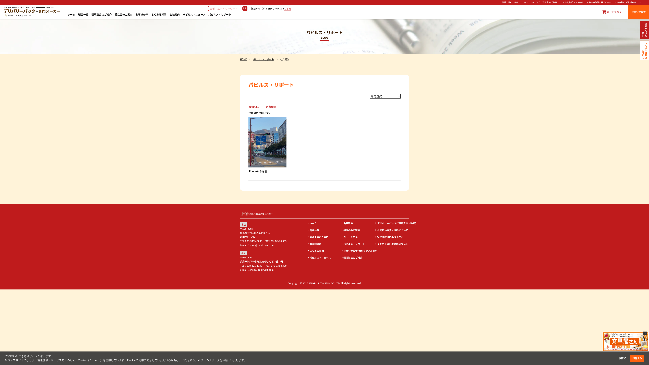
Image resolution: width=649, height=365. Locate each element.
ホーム (71, 14)
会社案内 (175, 14)
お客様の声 (142, 14)
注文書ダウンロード (574, 2)
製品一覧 (83, 14)
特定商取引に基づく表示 (600, 2)
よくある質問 (158, 14)
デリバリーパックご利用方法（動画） (541, 2)
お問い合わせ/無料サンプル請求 (359, 250)
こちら (287, 8)
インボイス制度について (644, 50)
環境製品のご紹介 (101, 14)
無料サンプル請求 (644, 30)
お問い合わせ (638, 11)
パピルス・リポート (219, 14)
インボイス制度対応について (392, 244)
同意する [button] (637, 358)
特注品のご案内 (124, 14)
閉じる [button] (623, 358)
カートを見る (350, 237)
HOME (243, 59)
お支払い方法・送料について (630, 2)
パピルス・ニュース (194, 14)
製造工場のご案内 (510, 2)
